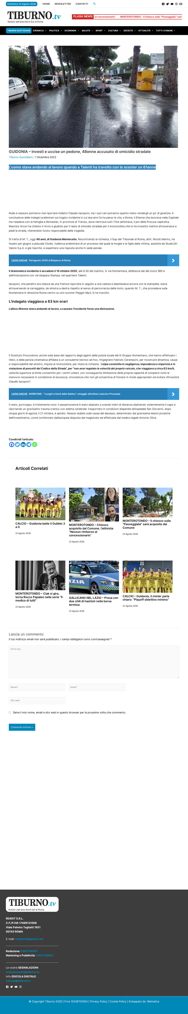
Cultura (113, 30)
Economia (70, 30)
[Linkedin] (23, 444)
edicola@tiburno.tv (18, 980)
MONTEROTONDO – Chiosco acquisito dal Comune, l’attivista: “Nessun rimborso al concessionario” (91, 530)
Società (128, 30)
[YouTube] (172, 4)
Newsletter (63, 3)
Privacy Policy (98, 1001)
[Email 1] (180, 4)
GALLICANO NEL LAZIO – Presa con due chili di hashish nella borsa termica (93, 601)
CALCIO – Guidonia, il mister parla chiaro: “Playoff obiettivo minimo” (146, 597)
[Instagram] (176, 4)
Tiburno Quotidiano (18, 30)
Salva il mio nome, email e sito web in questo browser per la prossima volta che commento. (69, 712)
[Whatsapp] (34, 444)
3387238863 (44, 955)
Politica (54, 30)
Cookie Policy (118, 1001)
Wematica (153, 1001)
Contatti (82, 3)
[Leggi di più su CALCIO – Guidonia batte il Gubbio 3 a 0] (40, 503)
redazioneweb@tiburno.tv (23, 972)
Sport (99, 30)
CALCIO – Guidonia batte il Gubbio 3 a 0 (40, 525)
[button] (94, 4)
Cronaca (38, 30)
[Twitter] (167, 4)
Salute (86, 30)
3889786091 (29, 951)
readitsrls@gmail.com (29, 938)
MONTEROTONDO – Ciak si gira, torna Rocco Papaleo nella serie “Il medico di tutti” (39, 597)
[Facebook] (163, 4)
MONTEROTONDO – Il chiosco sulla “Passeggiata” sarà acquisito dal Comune (122, 17)
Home (46, 3)
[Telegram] (28, 444)
